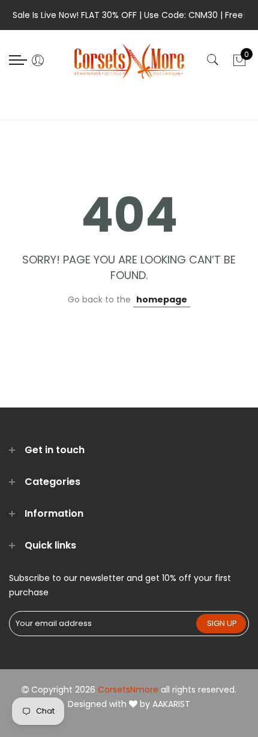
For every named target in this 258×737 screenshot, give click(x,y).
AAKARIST (171, 704)
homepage (161, 299)
